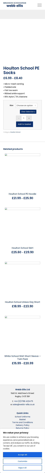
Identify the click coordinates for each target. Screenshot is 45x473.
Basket (22, 419)
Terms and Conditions (22, 422)
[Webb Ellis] (14, 4)
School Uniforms (22, 416)
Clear (23, 111)
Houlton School (15, 132)
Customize (22, 461)
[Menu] (39, 5)
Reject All (22, 468)
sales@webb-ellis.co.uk (24, 404)
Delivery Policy (22, 425)
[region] (22, 451)
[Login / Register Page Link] (34, 5)
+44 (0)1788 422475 (23, 401)
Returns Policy (22, 428)
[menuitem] (34, 5)
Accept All (22, 455)
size (11, 105)
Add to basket (24, 124)
